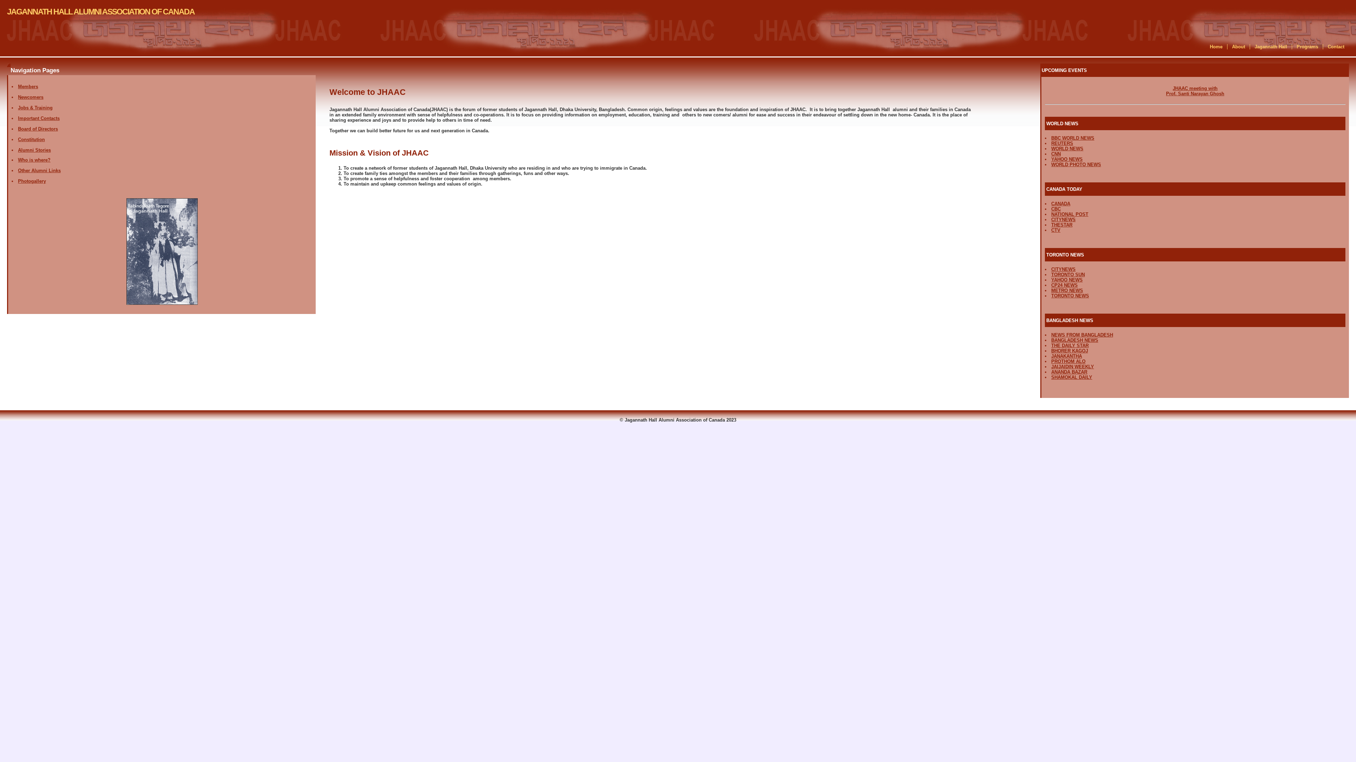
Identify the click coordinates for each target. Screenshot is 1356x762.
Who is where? (34, 160)
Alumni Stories (34, 150)
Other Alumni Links (39, 170)
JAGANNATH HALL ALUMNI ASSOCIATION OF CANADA (101, 11)
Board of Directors (38, 129)
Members (28, 86)
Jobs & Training (35, 107)
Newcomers (30, 97)
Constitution (31, 139)
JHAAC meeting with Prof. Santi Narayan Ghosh (1195, 91)
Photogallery (32, 181)
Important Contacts (39, 118)
